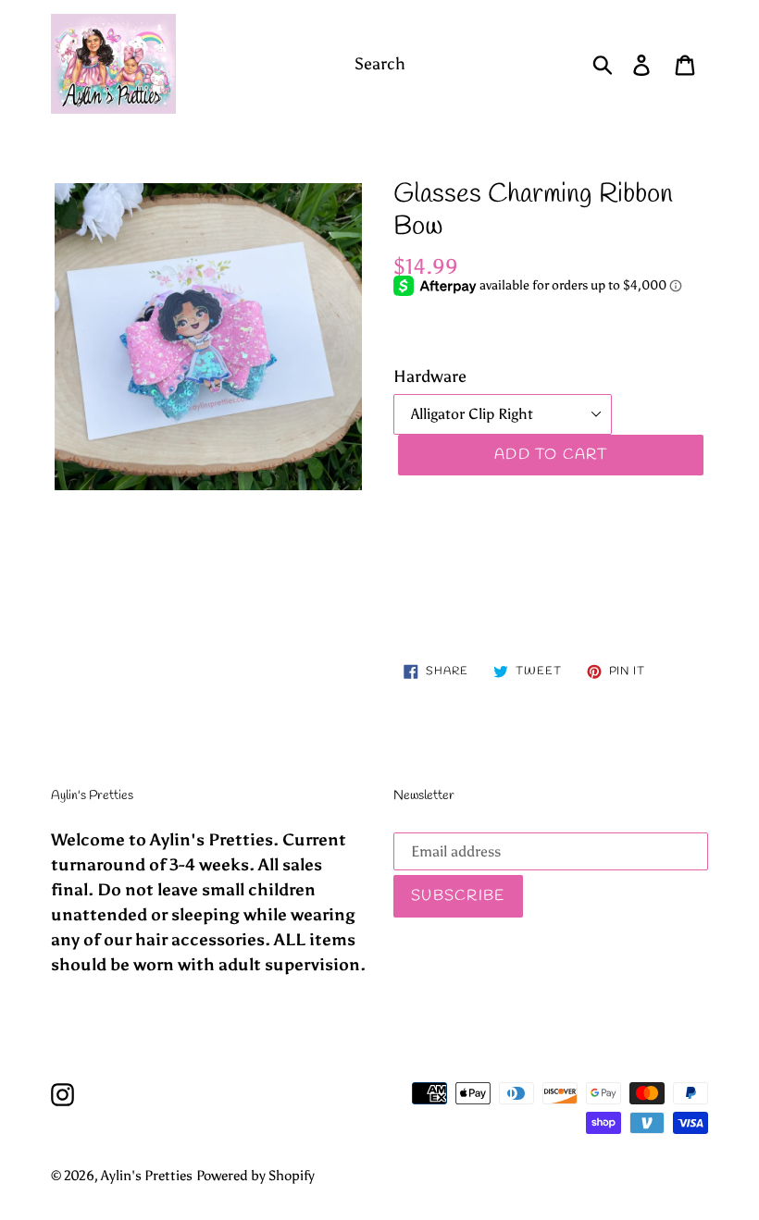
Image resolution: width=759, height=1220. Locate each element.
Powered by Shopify (255, 1175)
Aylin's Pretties (147, 1175)
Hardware (430, 376)
